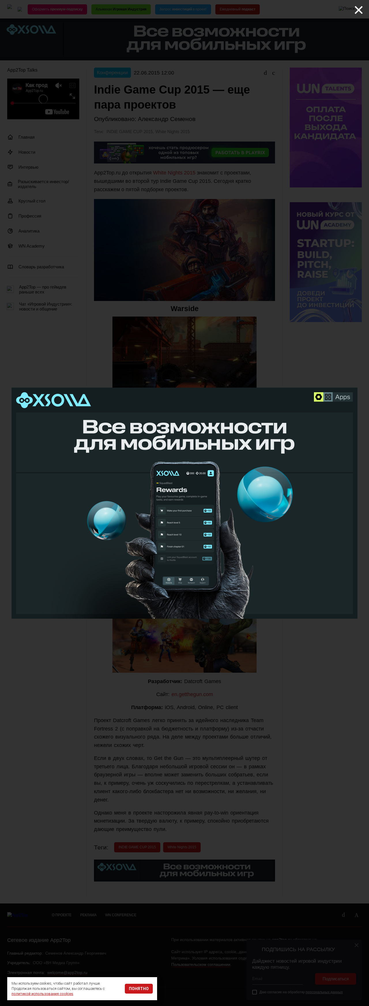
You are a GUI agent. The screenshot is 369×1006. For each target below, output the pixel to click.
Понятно (139, 988)
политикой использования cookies (42, 994)
